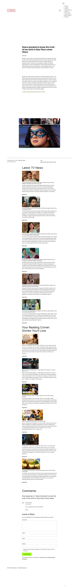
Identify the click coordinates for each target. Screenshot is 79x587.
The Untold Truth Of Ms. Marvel (29, 126)
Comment (24, 519)
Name (23, 532)
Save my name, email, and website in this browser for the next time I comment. (39, 550)
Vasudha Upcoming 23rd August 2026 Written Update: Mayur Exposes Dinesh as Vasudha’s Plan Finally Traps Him (38, 183)
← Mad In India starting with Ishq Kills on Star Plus (33, 91)
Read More (24, 194)
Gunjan (45, 162)
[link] (21, 126)
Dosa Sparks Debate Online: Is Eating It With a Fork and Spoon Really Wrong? (37, 396)
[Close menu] (63, 3)
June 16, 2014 (28, 504)
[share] (58, 126)
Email (23, 538)
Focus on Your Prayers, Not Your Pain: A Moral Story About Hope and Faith (39, 345)
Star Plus (20, 160)
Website (24, 543)
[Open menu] (60, 10)
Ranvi (48, 162)
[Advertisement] (39, 34)
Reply (26, 509)
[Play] (47, 121)
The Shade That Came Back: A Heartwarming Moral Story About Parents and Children (38, 471)
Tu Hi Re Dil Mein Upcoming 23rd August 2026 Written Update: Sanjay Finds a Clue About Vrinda (39, 209)
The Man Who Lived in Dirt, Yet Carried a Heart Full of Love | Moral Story (38, 445)
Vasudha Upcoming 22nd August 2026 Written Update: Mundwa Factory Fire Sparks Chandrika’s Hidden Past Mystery (38, 260)
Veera (24, 160)
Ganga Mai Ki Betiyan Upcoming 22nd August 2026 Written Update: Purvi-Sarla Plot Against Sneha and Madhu (39, 286)
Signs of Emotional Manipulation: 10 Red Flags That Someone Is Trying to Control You (38, 370)
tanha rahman (28, 502)
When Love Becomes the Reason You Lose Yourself (33, 421)
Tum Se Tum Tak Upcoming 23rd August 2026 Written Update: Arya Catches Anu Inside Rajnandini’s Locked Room (39, 234)
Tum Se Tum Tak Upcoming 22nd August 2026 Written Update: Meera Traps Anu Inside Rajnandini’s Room (39, 311)
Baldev (41, 162)
